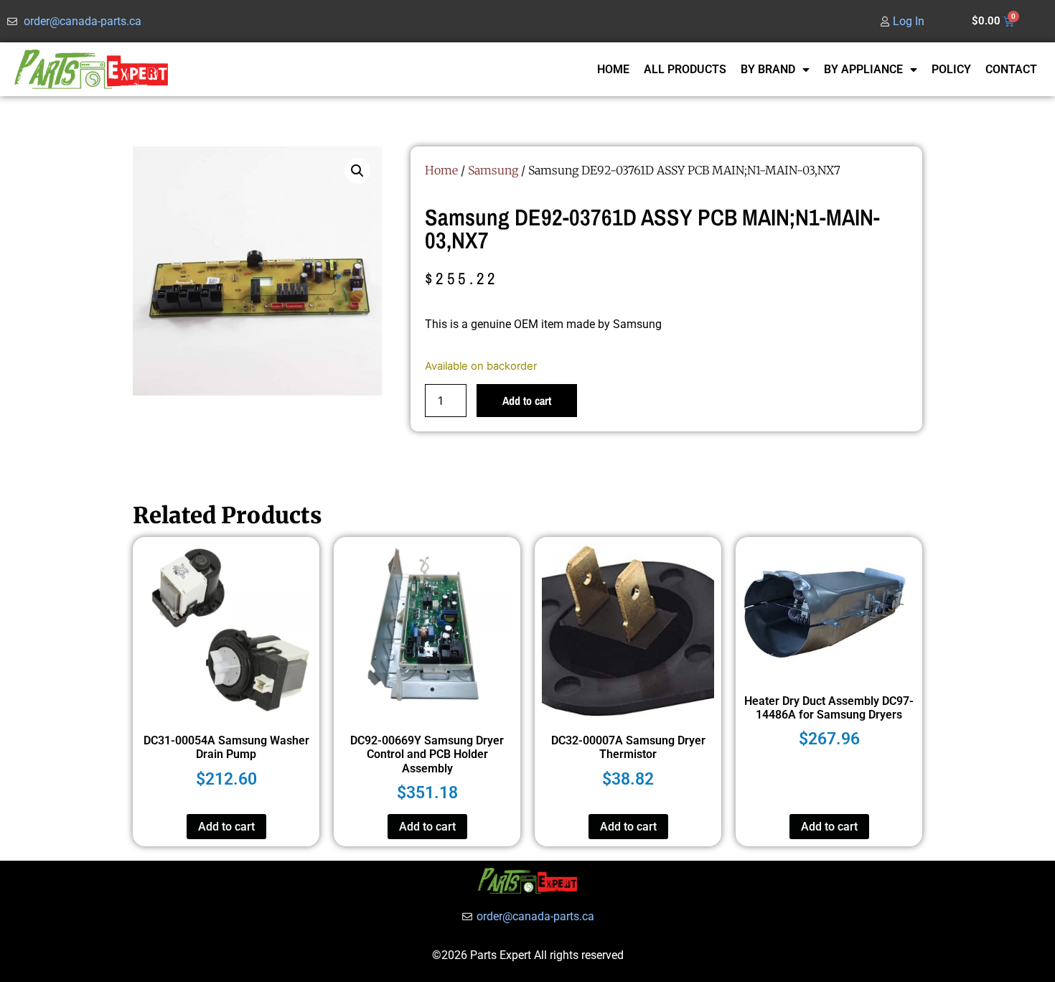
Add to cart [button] (226, 826)
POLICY (951, 69)
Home (441, 170)
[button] (357, 171)
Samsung (493, 170)
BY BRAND (768, 69)
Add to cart (526, 400)
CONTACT (1011, 69)
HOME (613, 69)
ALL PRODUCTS (685, 69)
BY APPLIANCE (863, 69)
